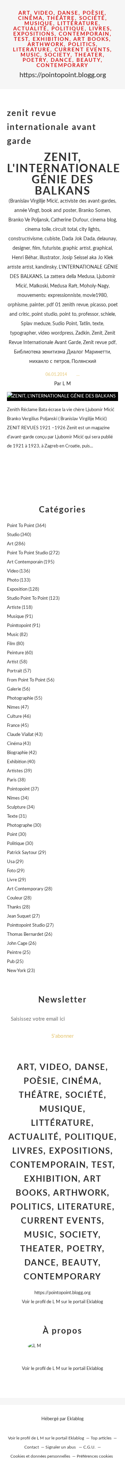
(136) (18, 571)
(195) (30, 562)
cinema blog (103, 220)
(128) (23, 589)
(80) (15, 644)
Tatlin (84, 323)
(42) (21, 753)
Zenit (97, 333)
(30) (24, 825)
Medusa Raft (63, 286)
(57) (19, 671)
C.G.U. (89, 1447)
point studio (44, 314)
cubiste (52, 238)
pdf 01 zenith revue (67, 304)
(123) (33, 598)
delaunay (106, 238)
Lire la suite (62, 459)
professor (88, 314)
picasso (98, 304)
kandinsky (46, 267)
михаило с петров (49, 361)
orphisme (17, 304)
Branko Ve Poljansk (28, 220)
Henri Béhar (25, 257)
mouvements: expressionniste (49, 295)
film (36, 248)
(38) (16, 780)
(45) (17, 725)
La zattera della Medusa (69, 276)
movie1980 (95, 295)
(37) (23, 789)
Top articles (101, 1438)
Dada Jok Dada (78, 238)
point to (67, 314)
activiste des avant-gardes (87, 201)
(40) (21, 762)
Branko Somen (94, 210)
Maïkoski (38, 286)
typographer (23, 333)
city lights (89, 229)
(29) (26, 853)
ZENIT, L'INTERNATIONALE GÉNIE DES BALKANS (63, 174)
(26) (29, 934)
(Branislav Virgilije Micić (33, 201)
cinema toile (38, 229)
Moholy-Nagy (94, 286)
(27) (23, 916)
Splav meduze (35, 323)
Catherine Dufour (69, 220)
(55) (24, 698)
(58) (17, 662)
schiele (108, 314)
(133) (18, 580)
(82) (17, 635)
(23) (21, 971)
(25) (18, 952)
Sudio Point (64, 323)
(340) (19, 535)
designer (21, 248)
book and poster (58, 210)
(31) (16, 816)
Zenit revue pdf (99, 342)
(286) (16, 544)
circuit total (65, 229)
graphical (102, 248)
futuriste (51, 248)
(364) (26, 526)
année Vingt (26, 210)
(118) (19, 607)
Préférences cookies (95, 1456)
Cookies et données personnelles (40, 1456)
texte (97, 323)
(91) (20, 616)
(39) (19, 771)
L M (56, 1302)
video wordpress (55, 333)
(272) (33, 553)
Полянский (84, 361)
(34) (17, 798)
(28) (29, 889)
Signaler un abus (61, 1447)
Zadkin (82, 333)
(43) (24, 734)
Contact (31, 1447)
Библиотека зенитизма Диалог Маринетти (62, 352)
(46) (19, 716)
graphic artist (76, 248)
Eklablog (75, 1419)
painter (37, 304)
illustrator (50, 257)
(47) (17, 707)
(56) (30, 680)
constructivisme (25, 238)
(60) (20, 653)
